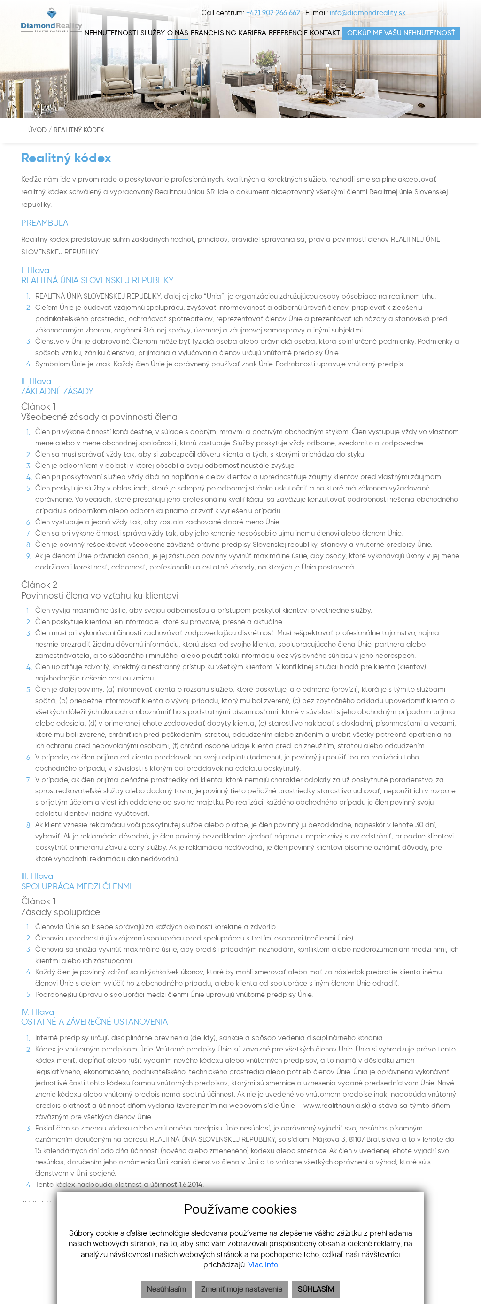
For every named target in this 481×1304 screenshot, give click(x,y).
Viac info (263, 1265)
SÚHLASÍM (316, 1289)
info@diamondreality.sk (368, 12)
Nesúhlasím (166, 1289)
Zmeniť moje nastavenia (242, 1289)
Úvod (36, 130)
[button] (152, 33)
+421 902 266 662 (273, 12)
